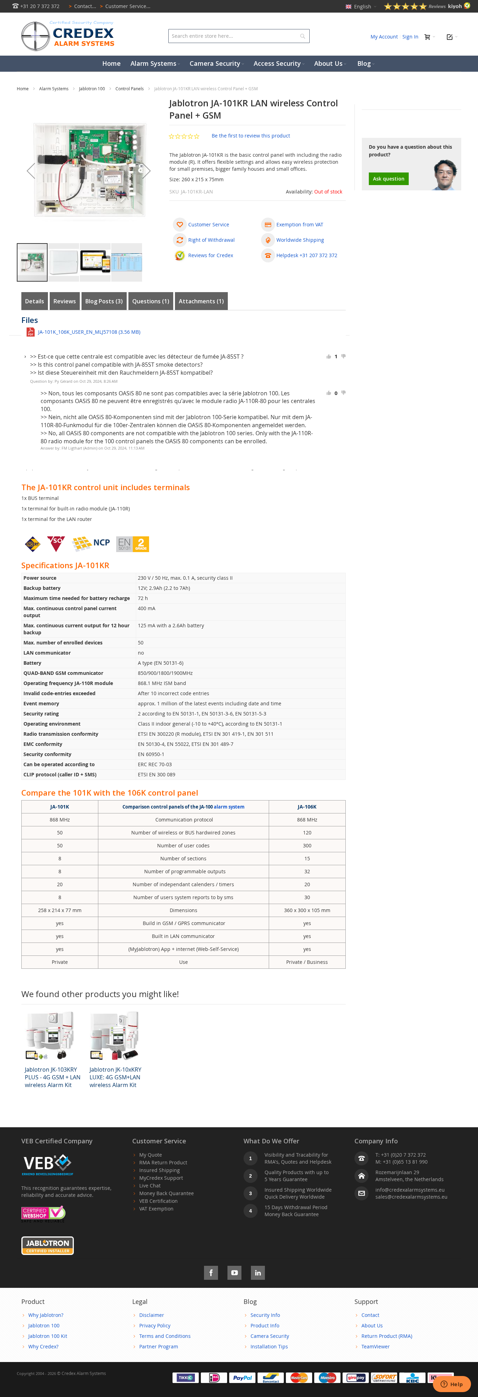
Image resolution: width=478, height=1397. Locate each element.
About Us (372, 1325)
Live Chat (150, 1185)
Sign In (410, 36)
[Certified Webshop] (43, 1209)
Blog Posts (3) (104, 301)
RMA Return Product (163, 1162)
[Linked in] (258, 1271)
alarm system (229, 807)
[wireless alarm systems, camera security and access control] (69, 23)
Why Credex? (43, 1346)
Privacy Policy (154, 1325)
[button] (31, 170)
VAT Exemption (156, 1208)
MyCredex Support (161, 1177)
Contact (370, 1315)
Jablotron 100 (92, 88)
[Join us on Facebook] (211, 1271)
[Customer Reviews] (427, 8)
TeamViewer (375, 1346)
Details (34, 301)
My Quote (150, 1154)
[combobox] (238, 36)
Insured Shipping (159, 1170)
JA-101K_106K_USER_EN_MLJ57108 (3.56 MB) (89, 332)
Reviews (65, 301)
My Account (384, 36)
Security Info (265, 1315)
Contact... (82, 6)
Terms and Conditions (165, 1336)
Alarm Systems (54, 88)
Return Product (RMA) (386, 1336)
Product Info (265, 1325)
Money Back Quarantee (166, 1193)
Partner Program (158, 1346)
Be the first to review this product (251, 135)
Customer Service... (125, 6)
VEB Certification (158, 1201)
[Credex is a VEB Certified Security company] (47, 1154)
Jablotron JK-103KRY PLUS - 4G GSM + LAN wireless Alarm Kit (52, 1077)
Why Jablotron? (45, 1315)
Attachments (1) (201, 301)
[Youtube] (234, 1271)
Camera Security (270, 1336)
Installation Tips (269, 1346)
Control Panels (130, 88)
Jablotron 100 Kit (47, 1336)
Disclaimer (151, 1315)
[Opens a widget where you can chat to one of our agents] (452, 1385)
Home (23, 88)
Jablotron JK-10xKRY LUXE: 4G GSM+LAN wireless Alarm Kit (115, 1077)
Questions (149, 301)
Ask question (389, 178)
